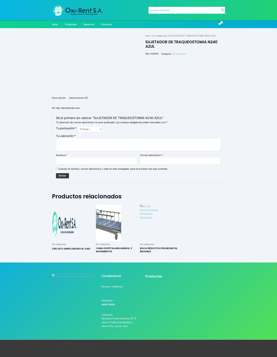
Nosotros (89, 24)
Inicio (55, 24)
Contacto (106, 24)
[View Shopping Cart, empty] (219, 24)
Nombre (61, 155)
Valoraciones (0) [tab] (78, 97)
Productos (71, 24)
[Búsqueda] (223, 10)
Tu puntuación (66, 128)
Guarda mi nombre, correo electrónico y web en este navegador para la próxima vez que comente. (113, 168)
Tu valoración (66, 136)
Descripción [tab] (59, 97)
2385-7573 (108, 290)
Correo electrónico (151, 155)
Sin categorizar (159, 35)
